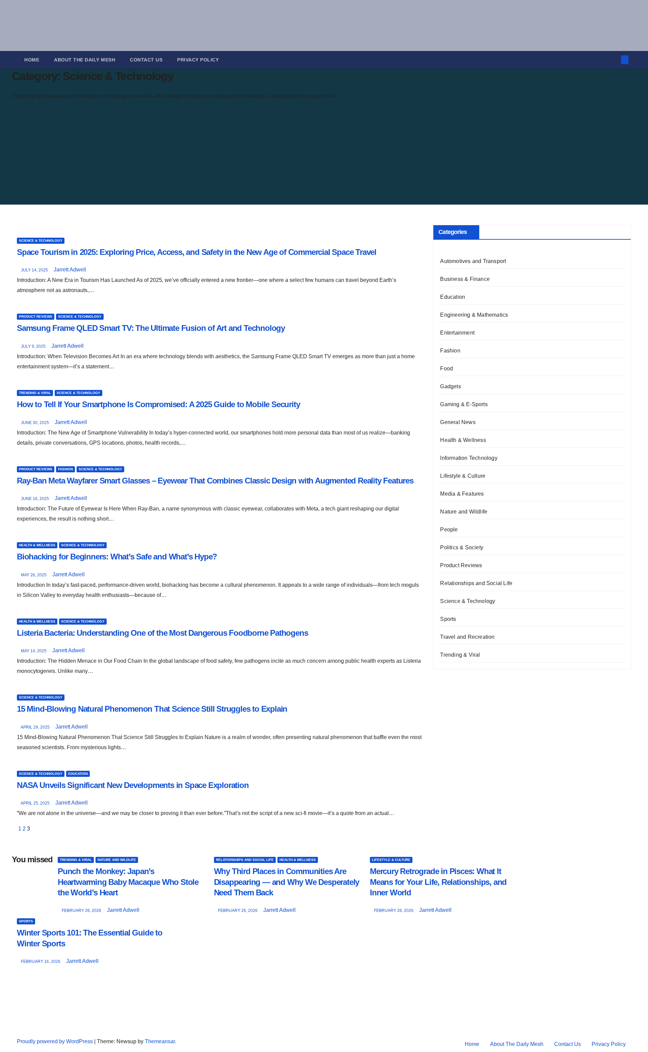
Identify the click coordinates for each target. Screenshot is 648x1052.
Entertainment (457, 333)
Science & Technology (40, 240)
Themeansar (160, 1041)
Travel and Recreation (467, 637)
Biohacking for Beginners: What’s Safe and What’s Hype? (117, 556)
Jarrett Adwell (70, 269)
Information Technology (468, 458)
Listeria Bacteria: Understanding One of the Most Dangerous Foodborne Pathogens (162, 632)
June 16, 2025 (35, 498)
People (449, 529)
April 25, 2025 (36, 803)
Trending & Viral (35, 393)
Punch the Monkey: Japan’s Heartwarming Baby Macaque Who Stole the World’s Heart (128, 882)
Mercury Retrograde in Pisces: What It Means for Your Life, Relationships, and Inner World (438, 882)
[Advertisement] (175, 154)
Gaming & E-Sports (463, 404)
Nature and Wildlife (463, 512)
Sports (448, 619)
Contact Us (146, 59)
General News (457, 422)
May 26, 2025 (34, 575)
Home (31, 59)
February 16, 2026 (41, 961)
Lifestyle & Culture (462, 476)
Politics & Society (461, 547)
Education (78, 773)
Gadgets (450, 386)
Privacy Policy (198, 59)
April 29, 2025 (36, 727)
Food (446, 368)
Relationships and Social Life (476, 583)
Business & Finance (465, 279)
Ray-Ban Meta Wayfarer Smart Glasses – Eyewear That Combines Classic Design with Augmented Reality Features (215, 480)
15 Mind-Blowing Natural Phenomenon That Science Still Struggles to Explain (152, 708)
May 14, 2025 (34, 651)
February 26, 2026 (82, 910)
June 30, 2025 (35, 422)
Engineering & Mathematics (474, 315)
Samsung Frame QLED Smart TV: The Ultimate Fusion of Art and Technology (151, 328)
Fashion (65, 469)
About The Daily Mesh (84, 59)
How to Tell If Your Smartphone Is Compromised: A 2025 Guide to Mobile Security (158, 404)
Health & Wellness (37, 545)
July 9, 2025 (34, 346)
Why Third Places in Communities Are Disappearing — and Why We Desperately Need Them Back (286, 882)
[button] (614, 59)
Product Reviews (35, 316)
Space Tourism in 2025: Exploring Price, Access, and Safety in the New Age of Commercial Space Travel (196, 252)
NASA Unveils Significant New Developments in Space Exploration (133, 785)
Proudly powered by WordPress (55, 1041)
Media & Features (462, 494)
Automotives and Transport (473, 261)
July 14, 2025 (35, 270)
